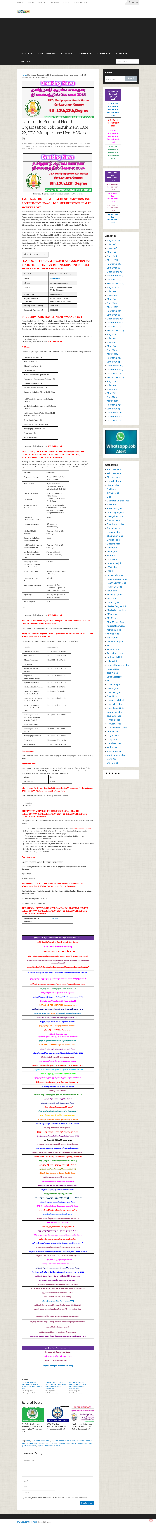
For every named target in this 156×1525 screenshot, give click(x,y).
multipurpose (71, 1443)
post (24, 1446)
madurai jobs (113, 602)
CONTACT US (30, 2)
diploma (30, 1443)
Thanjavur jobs (114, 692)
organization (82, 1443)
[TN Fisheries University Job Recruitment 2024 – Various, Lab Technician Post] (33, 1414)
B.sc (109, 497)
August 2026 (113, 240)
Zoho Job (111, 759)
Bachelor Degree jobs (68, 144)
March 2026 (113, 260)
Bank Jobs (112, 504)
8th (56, 1441)
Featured (111, 555)
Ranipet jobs (113, 669)
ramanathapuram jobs (118, 665)
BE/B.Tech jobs (84, 144)
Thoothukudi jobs (115, 708)
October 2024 (114, 326)
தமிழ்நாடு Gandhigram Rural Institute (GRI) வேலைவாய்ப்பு (57, 1276)
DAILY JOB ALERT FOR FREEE (27, 1522)
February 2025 (114, 311)
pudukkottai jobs (115, 657)
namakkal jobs (114, 630)
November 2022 (115, 416)
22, (53, 1441)
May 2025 (111, 299)
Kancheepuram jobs (117, 579)
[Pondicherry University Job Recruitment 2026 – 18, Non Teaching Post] (83, 1414)
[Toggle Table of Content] (43, 254)
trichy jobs (112, 739)
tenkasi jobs (113, 688)
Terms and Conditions (80, 2)
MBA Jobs (112, 614)
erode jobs (112, 551)
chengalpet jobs (115, 516)
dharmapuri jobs (115, 536)
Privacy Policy (43, 2)
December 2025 (115, 272)
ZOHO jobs (112, 763)
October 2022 (114, 420)
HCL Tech (112, 559)
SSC (109, 680)
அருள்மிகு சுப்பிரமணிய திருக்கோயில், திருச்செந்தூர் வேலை (57, 1013)
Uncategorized (114, 743)
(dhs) (28, 1441)
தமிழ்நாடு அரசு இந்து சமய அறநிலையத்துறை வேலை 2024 (58, 1017)
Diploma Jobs (50, 146)
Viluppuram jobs (115, 751)
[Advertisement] (78, 34)
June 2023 (112, 389)
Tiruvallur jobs (114, 723)
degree (89, 1441)
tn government (55, 278)
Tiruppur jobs (113, 720)
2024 (48, 1441)
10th (33, 1441)
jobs (51, 1443)
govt (36, 1443)
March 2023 (112, 401)
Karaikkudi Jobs (114, 587)
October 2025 (114, 279)
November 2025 (115, 275)
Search (137, 61)
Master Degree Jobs (73, 146)
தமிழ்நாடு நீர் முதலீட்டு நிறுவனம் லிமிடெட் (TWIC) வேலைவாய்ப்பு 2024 (58, 997)
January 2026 (113, 268)
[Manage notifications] (151, 1520)
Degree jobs (121, 54)
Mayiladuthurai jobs (116, 610)
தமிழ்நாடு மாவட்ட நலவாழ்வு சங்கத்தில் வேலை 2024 (58, 989)
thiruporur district (115, 700)
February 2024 (114, 358)
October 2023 (114, 373)
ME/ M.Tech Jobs (115, 622)
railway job (66, 54)
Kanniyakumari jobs (116, 583)
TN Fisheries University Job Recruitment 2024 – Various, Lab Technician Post (32, 1427)
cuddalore (81, 1441)
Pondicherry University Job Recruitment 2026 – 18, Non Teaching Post (82, 1426)
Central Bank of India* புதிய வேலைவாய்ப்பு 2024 (57, 1045)
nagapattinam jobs (116, 626)
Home (24, 75)
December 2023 (115, 365)
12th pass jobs (84, 54)
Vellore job (112, 747)
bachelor (62, 1441)
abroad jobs (113, 485)
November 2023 (115, 369)
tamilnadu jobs (114, 684)
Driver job (112, 547)
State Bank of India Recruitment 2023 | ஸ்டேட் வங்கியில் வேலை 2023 (58, 1288)
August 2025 (113, 287)
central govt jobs (47, 54)
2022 (43, 1441)
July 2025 (111, 291)
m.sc (56, 1443)
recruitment (31, 1446)
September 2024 (115, 330)
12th (38, 1441)
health (41, 1443)
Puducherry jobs (115, 653)
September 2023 (115, 377)
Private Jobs (25, 61)
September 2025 (115, 283)
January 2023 (113, 408)
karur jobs (112, 590)
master (62, 1443)
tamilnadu (49, 1446)
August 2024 (113, 334)
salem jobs (112, 673)
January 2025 (113, 315)
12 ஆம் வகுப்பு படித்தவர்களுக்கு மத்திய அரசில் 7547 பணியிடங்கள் (58, 1309)
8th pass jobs (53, 144)
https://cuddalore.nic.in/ (82, 828)
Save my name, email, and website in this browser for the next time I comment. (56, 1498)
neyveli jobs (113, 633)
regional (41, 1446)
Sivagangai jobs (114, 677)
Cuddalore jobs (28, 146)
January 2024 (113, 361)
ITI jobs (111, 571)
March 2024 (113, 354)
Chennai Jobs (113, 520)
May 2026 (112, 252)
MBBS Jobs (112, 618)
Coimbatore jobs (115, 524)
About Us (20, 2)
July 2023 (111, 385)
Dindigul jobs (113, 540)
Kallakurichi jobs (115, 575)
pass (90, 1443)
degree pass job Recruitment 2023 (58, 1366)
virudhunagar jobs (116, 755)
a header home (114, 481)
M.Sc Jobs (61, 146)
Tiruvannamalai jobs (117, 727)
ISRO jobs (112, 567)
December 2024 (115, 318)
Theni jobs (112, 696)
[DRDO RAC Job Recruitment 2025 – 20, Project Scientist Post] (58, 1414)
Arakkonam (112, 489)
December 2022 (115, 412)
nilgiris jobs (112, 637)
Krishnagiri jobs (114, 594)
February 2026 (114, 264)
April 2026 (112, 256)
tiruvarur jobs (113, 731)
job (47, 1443)
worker (57, 1446)
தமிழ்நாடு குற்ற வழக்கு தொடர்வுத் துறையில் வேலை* (58, 1049)
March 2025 (112, 307)
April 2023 (112, 397)
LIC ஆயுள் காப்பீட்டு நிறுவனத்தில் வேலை (58, 1260)
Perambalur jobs (115, 641)
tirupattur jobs (114, 716)
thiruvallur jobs (114, 704)
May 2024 (112, 346)
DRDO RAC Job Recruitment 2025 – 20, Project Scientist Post (56, 1426)
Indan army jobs (115, 563)
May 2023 (111, 393)
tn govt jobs (26, 54)
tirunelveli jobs (114, 712)
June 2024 (112, 342)
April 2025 (112, 303)
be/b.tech (71, 1441)
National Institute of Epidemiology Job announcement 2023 (58, 1272)
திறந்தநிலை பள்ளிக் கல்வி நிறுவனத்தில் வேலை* (58, 1103)
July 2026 (111, 244)
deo (23, 1443)
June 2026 (112, 248)
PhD (109, 645)
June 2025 (112, 295)
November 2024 (115, 322)
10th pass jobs (103, 54)
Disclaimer (65, 2)
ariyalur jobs (113, 493)
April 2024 (112, 350)
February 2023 (114, 405)
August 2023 (113, 381)
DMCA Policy (55, 2)
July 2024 (111, 338)
